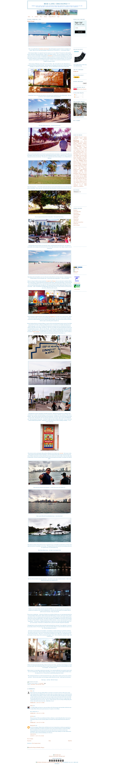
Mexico (82, 167)
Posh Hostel (50, 55)
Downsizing (75, 153)
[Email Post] (45, 683)
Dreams (80, 153)
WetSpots (74, 186)
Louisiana (75, 165)
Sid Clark (32, 716)
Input (58, 16)
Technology (77, 182)
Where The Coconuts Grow (78, 222)
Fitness (77, 156)
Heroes (77, 160)
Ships (84, 178)
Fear (80, 155)
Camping (82, 144)
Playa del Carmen (84, 173)
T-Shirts (74, 182)
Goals (86, 157)
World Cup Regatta (36, 331)
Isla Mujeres (78, 163)
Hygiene (78, 161)
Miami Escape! (31, 21)
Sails (81, 178)
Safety (77, 178)
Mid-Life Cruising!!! (57, 3)
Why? (41, 16)
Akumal (79, 136)
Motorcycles (85, 168)
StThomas (81, 181)
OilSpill (85, 170)
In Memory (82, 161)
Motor (80, 168)
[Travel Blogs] (76, 268)
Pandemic (79, 172)
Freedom (85, 156)
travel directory (75, 272)
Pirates (80, 173)
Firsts (86, 155)
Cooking (83, 148)
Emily (31, 690)
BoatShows (85, 143)
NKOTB (81, 170)
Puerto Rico (82, 176)
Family (77, 155)
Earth (83, 153)
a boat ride (61, 453)
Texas (86, 182)
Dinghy (83, 151)
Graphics (76, 159)
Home (29, 16)
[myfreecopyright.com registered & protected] (49, 762)
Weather (85, 184)
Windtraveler (75, 223)
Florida (80, 156)
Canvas (74, 146)
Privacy (79, 174)
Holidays (81, 160)
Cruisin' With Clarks (77, 211)
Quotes (85, 176)
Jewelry (82, 163)
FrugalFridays (79, 157)
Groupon (54, 281)
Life (80, 164)
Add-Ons (76, 136)
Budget (77, 144)
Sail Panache (75, 217)
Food (82, 156)
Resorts (78, 177)
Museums (79, 169)
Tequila (84, 182)
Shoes (86, 178)
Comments (77, 97)
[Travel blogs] (75, 267)
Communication (75, 148)
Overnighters (75, 172)
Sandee (31, 705)
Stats (83, 179)
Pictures (45, 16)
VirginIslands (75, 184)
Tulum (82, 183)
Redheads (74, 177)
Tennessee (81, 182)
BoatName (75, 143)
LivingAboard (84, 164)
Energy (85, 153)
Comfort (85, 147)
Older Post (70, 740)
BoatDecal (81, 142)
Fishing (74, 156)
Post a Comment (30, 738)
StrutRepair (77, 181)
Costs (86, 148)
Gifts (83, 157)
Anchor (82, 136)
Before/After (85, 139)
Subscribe (80, 32)
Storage (74, 181)
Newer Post (29, 740)
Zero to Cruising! (76, 225)
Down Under (85, 152)
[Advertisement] (77, 256)
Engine (74, 155)
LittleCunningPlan (76, 214)
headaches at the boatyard (44, 48)
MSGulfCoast (75, 169)
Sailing (79, 178)
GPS (74, 159)
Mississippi (75, 168)
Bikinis (74, 142)
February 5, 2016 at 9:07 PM (37, 722)
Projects (85, 174)
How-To (85, 160)
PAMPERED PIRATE (77, 283)
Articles (81, 138)
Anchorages (85, 136)
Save (75, 89)
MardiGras (85, 165)
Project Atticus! (76, 216)
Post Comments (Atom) (36, 743)
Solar (74, 179)
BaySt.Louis (75, 139)
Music (82, 169)
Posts (76, 94)
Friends (74, 157)
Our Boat (36, 16)
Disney (86, 151)
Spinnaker (77, 179)
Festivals (82, 155)
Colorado (80, 147)
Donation (81, 152)
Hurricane (75, 161)
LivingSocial (48, 281)
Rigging (80, 177)
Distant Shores (76, 213)
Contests (80, 148)
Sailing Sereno (76, 219)
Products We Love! (52, 16)
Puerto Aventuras (76, 176)
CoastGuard (75, 147)
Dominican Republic (76, 152)
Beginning (33, 684)
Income (85, 161)
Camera (80, 144)
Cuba (84, 150)
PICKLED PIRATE (77, 289)
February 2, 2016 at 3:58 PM (37, 702)
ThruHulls (74, 183)
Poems (74, 174)
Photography (75, 173)
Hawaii (74, 160)
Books (74, 144)
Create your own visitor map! (57, 756)
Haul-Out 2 (84, 159)
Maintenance (80, 165)
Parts (82, 172)
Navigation (85, 169)
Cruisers (78, 150)
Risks (83, 177)
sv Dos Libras (75, 220)
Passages (85, 172)
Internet (74, 163)
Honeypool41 (32, 725)
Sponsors (80, 179)
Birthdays (77, 142)
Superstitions (85, 181)
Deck (86, 150)
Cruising (81, 150)
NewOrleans (75, 170)
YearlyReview (81, 186)
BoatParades (80, 143)
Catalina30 (79, 146)
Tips (77, 183)
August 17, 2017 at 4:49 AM (37, 735)
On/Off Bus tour (53, 316)
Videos (85, 183)
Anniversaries (75, 138)
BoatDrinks (85, 142)
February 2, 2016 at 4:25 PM (37, 713)
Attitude (85, 138)
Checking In (84, 146)
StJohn (86, 179)
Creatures (74, 150)
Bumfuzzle (75, 210)
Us (32, 16)
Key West (77, 164)
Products (81, 174)
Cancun (85, 144)
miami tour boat (33, 734)
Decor (74, 151)
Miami (43, 684)
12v (73, 136)
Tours (80, 183)
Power (77, 174)
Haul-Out (80, 159)
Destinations (38, 684)
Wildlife (78, 186)
